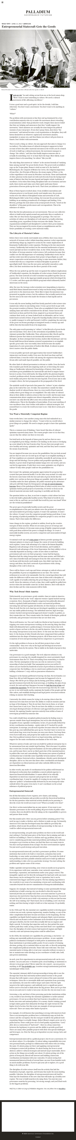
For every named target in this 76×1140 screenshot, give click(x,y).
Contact (38, 1137)
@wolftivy (62, 1089)
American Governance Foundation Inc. (40, 1134)
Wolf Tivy (6, 24)
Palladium (38, 12)
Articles (27, 24)
